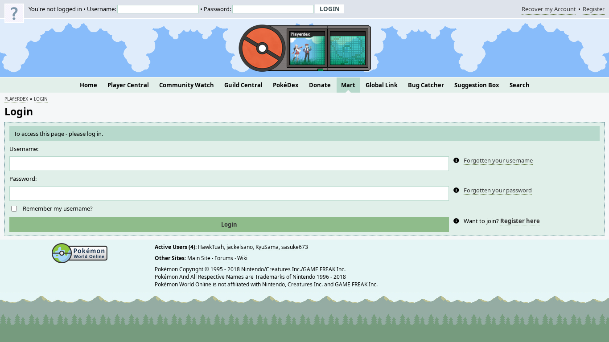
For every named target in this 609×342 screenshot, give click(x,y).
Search (520, 85)
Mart (348, 85)
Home (88, 85)
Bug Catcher (426, 85)
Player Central (128, 85)
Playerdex (16, 99)
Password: (23, 179)
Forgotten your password (498, 190)
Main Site (198, 258)
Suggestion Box (476, 85)
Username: (23, 149)
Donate (320, 85)
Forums (223, 258)
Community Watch (186, 85)
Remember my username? (58, 208)
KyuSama (267, 247)
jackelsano (239, 247)
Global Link (382, 85)
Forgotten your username (498, 160)
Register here (520, 221)
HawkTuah (211, 247)
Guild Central (243, 85)
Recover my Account (549, 10)
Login (41, 99)
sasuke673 (294, 247)
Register (594, 10)
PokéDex (286, 85)
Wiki (242, 258)
